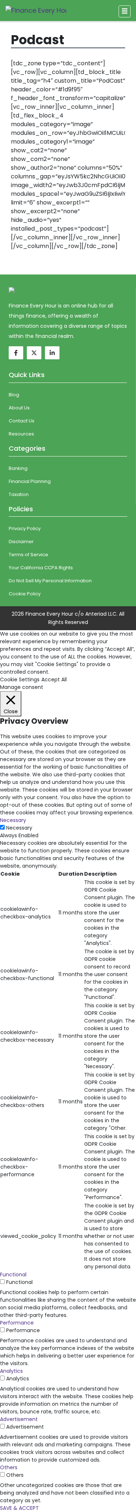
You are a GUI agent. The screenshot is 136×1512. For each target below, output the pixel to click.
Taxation (19, 494)
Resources (21, 433)
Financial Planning (30, 481)
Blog (14, 394)
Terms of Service (28, 554)
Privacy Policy (25, 528)
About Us (19, 407)
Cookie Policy (25, 593)
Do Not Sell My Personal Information (50, 580)
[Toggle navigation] (125, 11)
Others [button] (8, 1467)
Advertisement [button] (19, 1419)
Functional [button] (13, 1274)
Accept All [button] (54, 679)
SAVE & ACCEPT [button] (19, 1508)
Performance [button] (17, 1322)
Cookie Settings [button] (20, 679)
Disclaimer (21, 541)
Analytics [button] (11, 1371)
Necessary (19, 827)
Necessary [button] (13, 820)
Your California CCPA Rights (41, 567)
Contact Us (21, 420)
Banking (18, 468)
